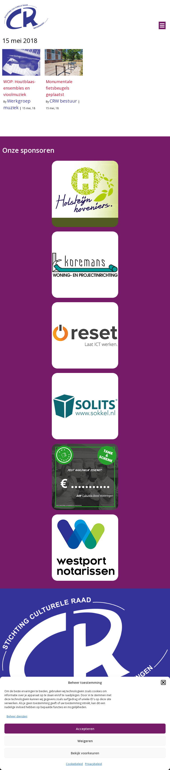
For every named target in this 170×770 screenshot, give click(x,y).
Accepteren (85, 728)
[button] (163, 682)
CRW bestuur (63, 101)
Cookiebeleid (74, 764)
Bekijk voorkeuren (85, 753)
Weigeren (85, 741)
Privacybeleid (93, 764)
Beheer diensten (17, 716)
